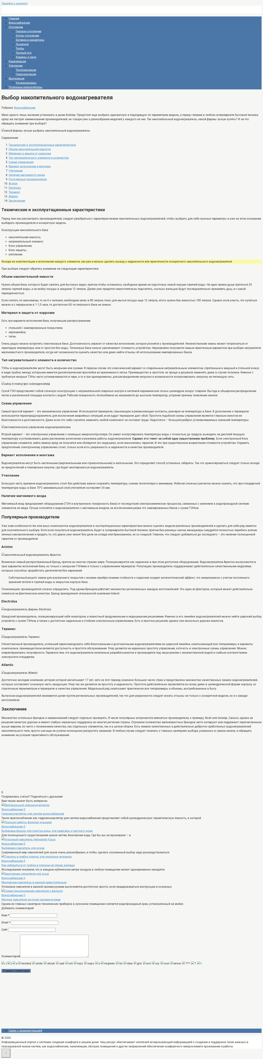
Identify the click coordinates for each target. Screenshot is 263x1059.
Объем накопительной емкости (30, 149)
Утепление (16, 65)
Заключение (17, 200)
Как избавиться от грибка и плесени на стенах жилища (38, 865)
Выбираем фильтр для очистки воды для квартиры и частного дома (46, 831)
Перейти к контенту (14, 3)
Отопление (16, 27)
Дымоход (22, 44)
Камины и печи (26, 57)
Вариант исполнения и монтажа (30, 166)
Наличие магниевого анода (27, 175)
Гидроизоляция (26, 74)
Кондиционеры (26, 83)
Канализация (17, 61)
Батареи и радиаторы (30, 40)
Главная (14, 18)
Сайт (4, 929)
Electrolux (15, 188)
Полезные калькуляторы (25, 87)
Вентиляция (16, 78)
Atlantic (13, 196)
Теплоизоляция (26, 70)
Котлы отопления (27, 35)
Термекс (14, 192)
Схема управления (21, 162)
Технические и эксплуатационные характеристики (42, 145)
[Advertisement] (131, 765)
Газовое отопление (28, 31)
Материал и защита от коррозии (30, 153)
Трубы (20, 48)
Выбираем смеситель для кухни (22, 848)
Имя (5, 915)
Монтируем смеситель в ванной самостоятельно (34, 882)
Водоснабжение (19, 22)
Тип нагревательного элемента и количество (39, 158)
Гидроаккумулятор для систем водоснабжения (32, 813)
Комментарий (10, 956)
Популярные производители (28, 179)
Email (5, 922)
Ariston (13, 183)
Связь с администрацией (25, 1030)
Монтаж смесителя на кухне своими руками (30, 899)
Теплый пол (23, 53)
